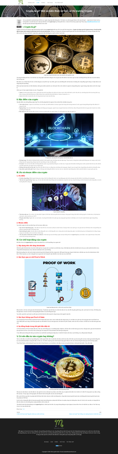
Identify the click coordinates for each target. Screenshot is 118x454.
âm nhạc (46, 441)
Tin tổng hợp (59, 2)
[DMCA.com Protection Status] (59, 445)
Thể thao (50, 2)
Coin (38, 2)
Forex (43, 2)
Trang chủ (31, 2)
